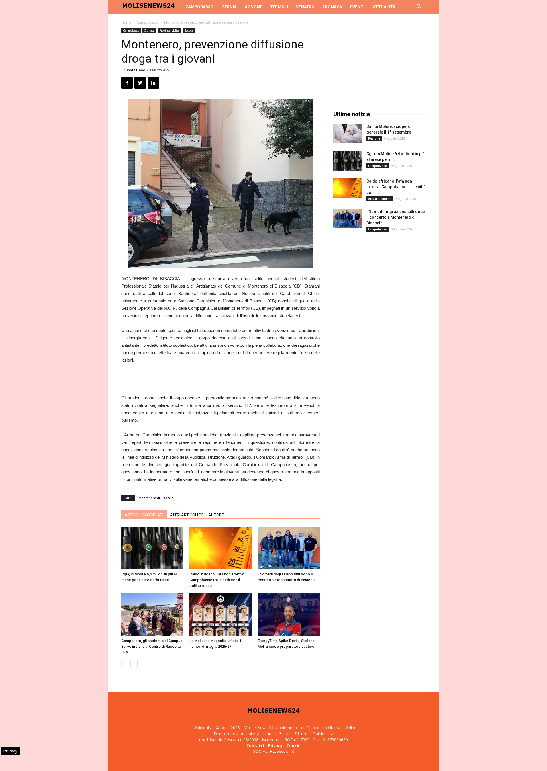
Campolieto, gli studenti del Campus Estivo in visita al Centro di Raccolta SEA (151, 646)
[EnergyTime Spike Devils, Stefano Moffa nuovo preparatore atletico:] (289, 614)
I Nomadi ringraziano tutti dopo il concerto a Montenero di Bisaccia (395, 217)
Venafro (305, 6)
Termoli (279, 6)
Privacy (275, 745)
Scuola (188, 30)
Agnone (253, 6)
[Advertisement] (220, 379)
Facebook (279, 751)
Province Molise (169, 30)
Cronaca (332, 6)
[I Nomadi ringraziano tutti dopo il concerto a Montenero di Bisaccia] (289, 548)
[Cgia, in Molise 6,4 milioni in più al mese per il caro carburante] (152, 548)
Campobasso (199, 6)
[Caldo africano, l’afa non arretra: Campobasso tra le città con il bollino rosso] (220, 548)
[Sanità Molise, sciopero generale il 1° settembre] (347, 133)
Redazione (136, 70)
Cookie (294, 745)
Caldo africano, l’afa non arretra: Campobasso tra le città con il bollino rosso (216, 580)
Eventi (357, 6)
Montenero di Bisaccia (156, 498)
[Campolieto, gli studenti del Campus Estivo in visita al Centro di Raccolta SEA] (152, 614)
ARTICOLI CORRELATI (144, 515)
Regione (374, 138)
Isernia (229, 6)
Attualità (384, 6)
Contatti (255, 745)
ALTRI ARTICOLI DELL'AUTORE (197, 515)
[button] (419, 7)
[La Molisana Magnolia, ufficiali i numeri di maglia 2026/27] (220, 614)
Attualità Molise (379, 199)
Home (126, 22)
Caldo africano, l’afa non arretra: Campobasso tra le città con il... (396, 187)
